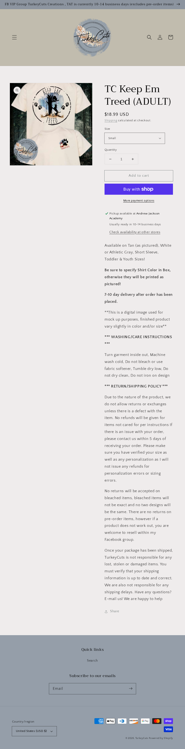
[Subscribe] (130, 688)
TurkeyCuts (141, 738)
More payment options (138, 200)
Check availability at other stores (134, 232)
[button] (14, 37)
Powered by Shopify (161, 738)
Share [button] (114, 611)
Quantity (111, 149)
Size (107, 128)
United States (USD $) (31, 731)
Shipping (111, 120)
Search (92, 661)
